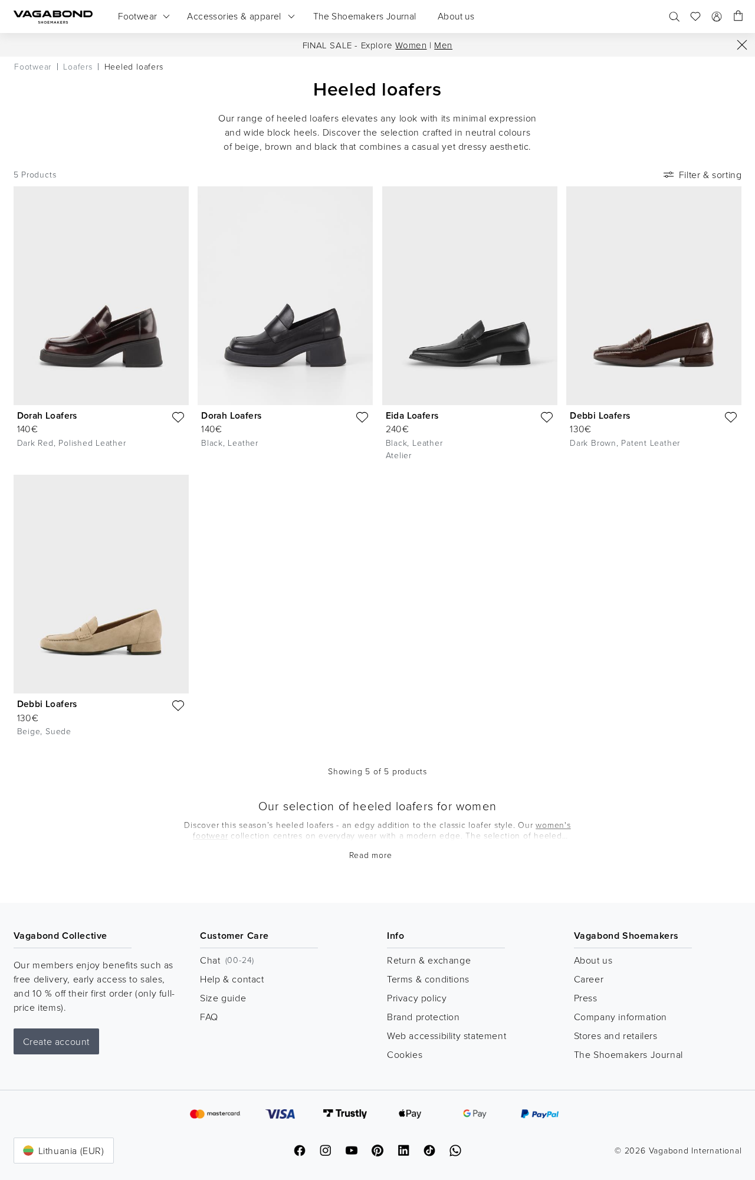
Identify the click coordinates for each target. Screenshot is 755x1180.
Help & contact (232, 978)
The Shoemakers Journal (628, 1054)
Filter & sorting (710, 174)
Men (443, 45)
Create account (56, 1041)
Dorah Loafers (47, 415)
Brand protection (423, 1016)
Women (410, 45)
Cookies (404, 1054)
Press (586, 997)
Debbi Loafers (600, 415)
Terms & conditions (428, 978)
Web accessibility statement (446, 1035)
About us (593, 960)
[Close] (742, 45)
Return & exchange (429, 960)
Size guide (223, 997)
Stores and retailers (616, 1035)
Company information (620, 1016)
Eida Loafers (412, 415)
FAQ (209, 1016)
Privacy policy (417, 997)
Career (589, 978)
